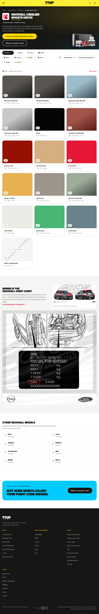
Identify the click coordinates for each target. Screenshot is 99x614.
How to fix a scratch (73, 546)
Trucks (4, 553)
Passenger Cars (7, 538)
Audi (36, 553)
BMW (36, 538)
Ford (36, 549)
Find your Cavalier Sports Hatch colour (20, 36)
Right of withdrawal (8, 581)
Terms (4, 577)
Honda (37, 546)
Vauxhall (20, 10)
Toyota (37, 542)
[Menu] (3, 3)
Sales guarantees (72, 560)
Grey (32, 53)
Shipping (5, 585)
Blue (8, 57)
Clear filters (93, 71)
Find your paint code (73, 538)
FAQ (68, 549)
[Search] (60, 57)
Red (42, 57)
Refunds (5, 588)
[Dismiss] (31, 608)
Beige (8, 62)
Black (43, 53)
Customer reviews (73, 553)
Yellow (31, 57)
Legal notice (6, 574)
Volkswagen (38, 534)
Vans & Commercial (8, 549)
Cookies (4, 596)
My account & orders (73, 534)
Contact (69, 564)
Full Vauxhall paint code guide (13, 304)
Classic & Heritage (7, 546)
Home (4, 10)
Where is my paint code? (15, 43)
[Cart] (95, 3)
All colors (8, 53)
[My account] (90, 3)
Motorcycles (6, 542)
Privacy (4, 592)
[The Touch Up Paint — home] (49, 3)
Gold (19, 62)
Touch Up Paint (12, 10)
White (21, 53)
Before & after (71, 557)
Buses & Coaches (7, 557)
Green (19, 57)
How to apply (71, 542)
